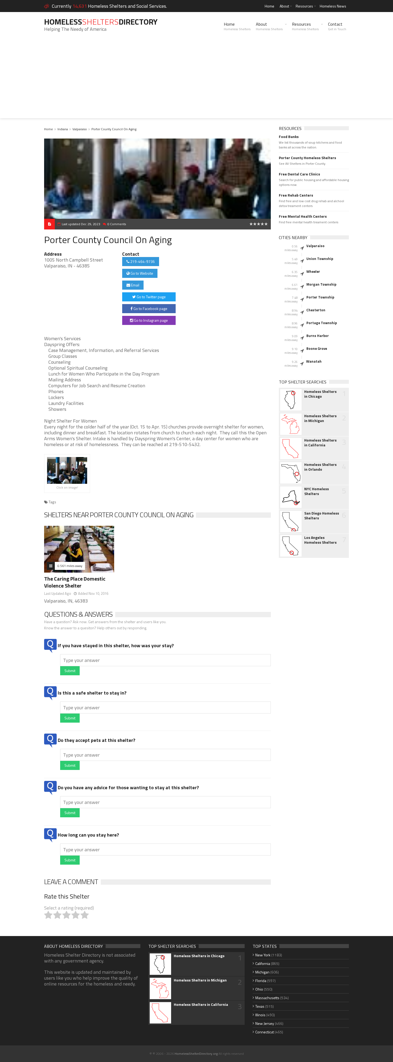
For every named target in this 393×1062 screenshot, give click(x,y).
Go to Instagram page (150, 320)
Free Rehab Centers (296, 195)
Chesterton (315, 310)
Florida (260, 980)
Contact (337, 26)
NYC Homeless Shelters (316, 491)
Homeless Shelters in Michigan (320, 418)
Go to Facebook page (150, 308)
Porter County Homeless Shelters (307, 157)
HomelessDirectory (100, 22)
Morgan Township (321, 284)
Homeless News (333, 6)
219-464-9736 (142, 261)
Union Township (319, 258)
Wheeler (313, 271)
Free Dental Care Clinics (299, 174)
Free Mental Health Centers (303, 216)
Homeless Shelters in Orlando (320, 467)
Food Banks (289, 136)
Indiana (62, 129)
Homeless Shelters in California (320, 442)
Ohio (259, 989)
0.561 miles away (69, 565)
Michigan (262, 972)
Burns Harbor (317, 335)
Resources (304, 6)
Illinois (260, 1015)
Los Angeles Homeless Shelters (320, 540)
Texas (259, 1006)
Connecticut (264, 1032)
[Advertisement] (196, 80)
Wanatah (314, 361)
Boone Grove (316, 348)
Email (134, 285)
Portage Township (321, 322)
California (262, 963)
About (284, 6)
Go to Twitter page (151, 297)
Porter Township (320, 297)
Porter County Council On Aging (113, 129)
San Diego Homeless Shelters (321, 515)
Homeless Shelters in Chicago (320, 394)
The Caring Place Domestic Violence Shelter (74, 582)
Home (269, 6)
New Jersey (264, 1023)
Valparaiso (79, 129)
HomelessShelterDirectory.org (196, 1053)
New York (263, 955)
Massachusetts (267, 997)
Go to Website (141, 273)
